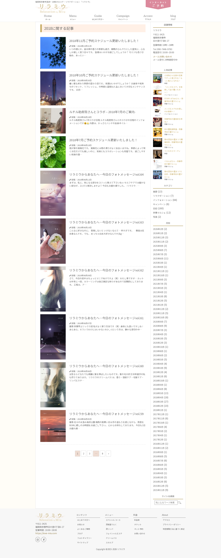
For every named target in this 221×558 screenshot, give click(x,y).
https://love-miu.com (46, 533)
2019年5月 (158, 359)
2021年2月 (158, 300)
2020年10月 (158, 317)
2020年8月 (158, 325)
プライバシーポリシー (172, 524)
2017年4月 (158, 435)
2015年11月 (158, 490)
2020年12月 (158, 309)
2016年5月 (158, 468)
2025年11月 (158, 241)
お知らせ (80, 524)
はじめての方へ (83, 520)
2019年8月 (158, 351)
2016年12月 (158, 443)
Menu (73, 17)
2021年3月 (158, 296)
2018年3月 (158, 401)
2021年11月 (158, 271)
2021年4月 (158, 292)
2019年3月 (158, 367)
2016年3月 (158, 477)
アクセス (166, 520)
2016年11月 (158, 447)
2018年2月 (158, 405)
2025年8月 (158, 250)
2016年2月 (158, 481)
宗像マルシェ (159, 212)
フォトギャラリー (84, 538)
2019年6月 (158, 355)
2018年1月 (158, 410)
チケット (137, 524)
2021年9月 (158, 279)
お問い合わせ (139, 533)
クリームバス (111, 538)
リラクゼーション (161, 195)
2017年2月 (158, 439)
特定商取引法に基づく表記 (173, 529)
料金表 (137, 520)
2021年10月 (158, 275)
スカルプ (109, 542)
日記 (155, 208)
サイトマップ (82, 542)
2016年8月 (158, 456)
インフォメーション (162, 199)
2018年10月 (158, 380)
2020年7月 (158, 330)
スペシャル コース (113, 520)
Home (48, 17)
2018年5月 (158, 393)
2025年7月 (158, 254)
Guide (98, 17)
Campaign (123, 17)
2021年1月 (158, 304)
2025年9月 (158, 245)
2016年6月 (158, 464)
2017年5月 (158, 431)
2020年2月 (158, 342)
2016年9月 (158, 452)
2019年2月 (158, 372)
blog (173, 17)
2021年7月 (158, 283)
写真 (155, 216)
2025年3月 (158, 262)
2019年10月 (158, 346)
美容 (155, 191)
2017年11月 (158, 418)
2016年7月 (158, 460)
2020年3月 (158, 338)
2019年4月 (158, 363)
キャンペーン (159, 204)
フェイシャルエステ (114, 533)
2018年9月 (158, 384)
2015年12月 (158, 485)
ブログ (80, 533)
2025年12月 (158, 237)
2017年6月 (158, 426)
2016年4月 (158, 473)
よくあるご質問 (83, 529)
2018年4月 (158, 397)
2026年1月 (158, 233)
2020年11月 (158, 313)
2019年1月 (158, 376)
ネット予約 (138, 529)
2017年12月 (158, 414)
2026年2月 (158, 229)
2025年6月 (158, 258)
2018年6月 (158, 388)
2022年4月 (158, 266)
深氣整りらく (111, 524)
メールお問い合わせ (162, 56)
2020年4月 (158, 334)
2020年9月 (158, 321)
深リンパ (109, 529)
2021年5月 (158, 287)
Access (148, 17)
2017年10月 (158, 422)
